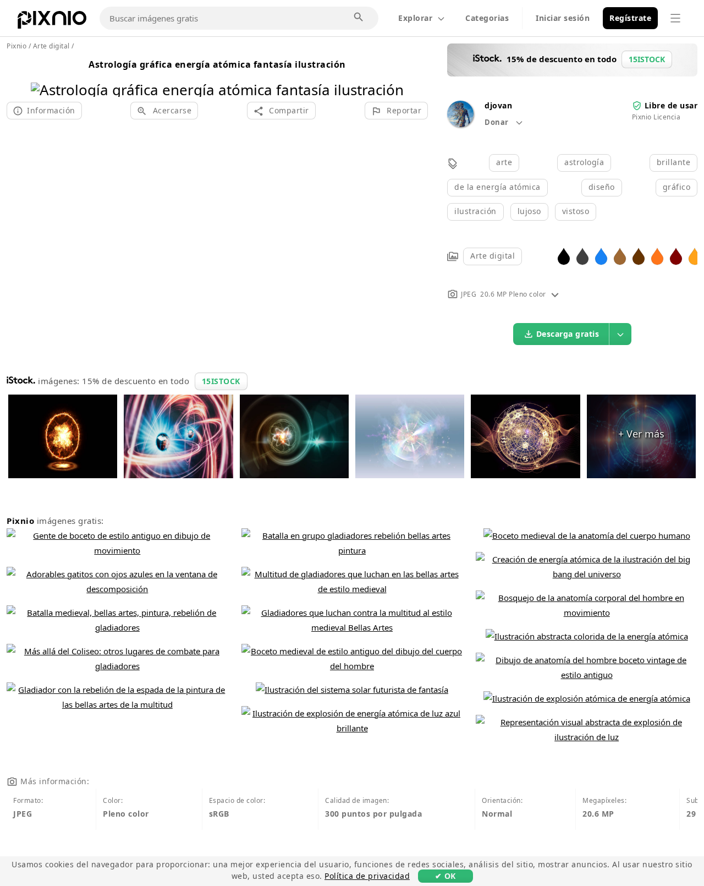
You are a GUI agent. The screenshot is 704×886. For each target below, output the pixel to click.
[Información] (555, 294)
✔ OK (445, 876)
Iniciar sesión (563, 18)
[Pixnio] (52, 22)
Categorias (487, 18)
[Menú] (675, 18)
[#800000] (676, 255)
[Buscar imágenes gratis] (359, 17)
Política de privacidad (367, 876)
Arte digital (492, 255)
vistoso (576, 211)
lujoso (529, 211)
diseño (601, 187)
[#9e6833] (620, 255)
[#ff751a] (657, 255)
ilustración (475, 211)
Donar (497, 122)
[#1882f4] (601, 255)
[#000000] (564, 255)
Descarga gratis (568, 334)
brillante (674, 162)
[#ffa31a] (695, 255)
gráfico (677, 187)
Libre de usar (671, 105)
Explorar (415, 18)
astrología (584, 162)
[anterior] (43, 75)
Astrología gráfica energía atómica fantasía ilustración (217, 64)
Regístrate (630, 18)
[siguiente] (391, 75)
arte (504, 162)
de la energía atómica (497, 187)
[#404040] (582, 255)
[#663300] (638, 255)
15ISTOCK (221, 381)
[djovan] (460, 124)
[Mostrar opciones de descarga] (620, 334)
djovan (498, 105)
